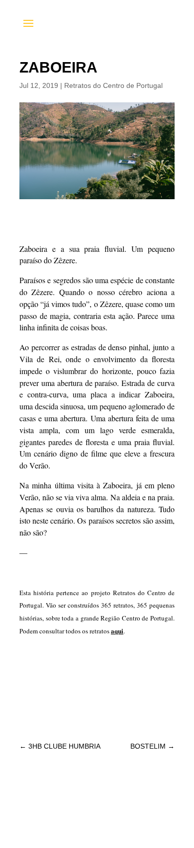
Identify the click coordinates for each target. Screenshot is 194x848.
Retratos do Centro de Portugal (113, 85)
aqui (117, 630)
